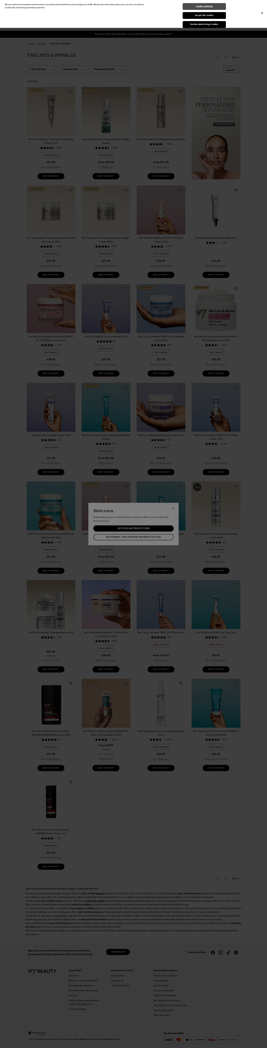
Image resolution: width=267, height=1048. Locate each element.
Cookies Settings (204, 6)
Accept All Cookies (204, 15)
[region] (133, 14)
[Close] (262, 13)
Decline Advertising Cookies (204, 24)
